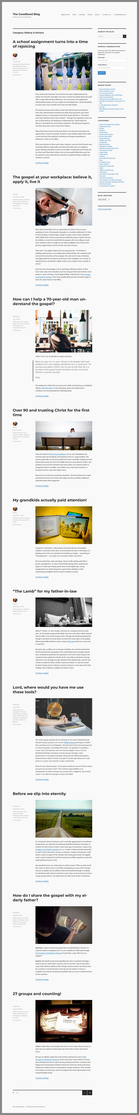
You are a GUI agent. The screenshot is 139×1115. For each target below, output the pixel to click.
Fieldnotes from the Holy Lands (108, 148)
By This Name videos (105, 136)
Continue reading (42, 163)
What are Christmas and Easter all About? (111, 182)
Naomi (15, 59)
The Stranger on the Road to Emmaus (20, 70)
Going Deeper (103, 152)
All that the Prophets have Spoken (109, 124)
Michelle (15, 194)
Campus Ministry (104, 138)
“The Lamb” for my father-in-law (45, 591)
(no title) (102, 107)
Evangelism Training (19, 712)
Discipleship (103, 142)
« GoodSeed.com (119, 14)
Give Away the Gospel (19, 66)
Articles (101, 128)
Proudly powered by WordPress (35, 1107)
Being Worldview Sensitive (107, 89)
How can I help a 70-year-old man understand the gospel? (49, 301)
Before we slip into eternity (39, 793)
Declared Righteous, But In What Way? (110, 95)
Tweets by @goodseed (104, 209)
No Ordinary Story (104, 162)
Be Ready (16, 64)
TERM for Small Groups (106, 170)
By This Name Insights (106, 134)
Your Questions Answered (107, 186)
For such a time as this (106, 93)
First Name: (101, 57)
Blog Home (65, 14)
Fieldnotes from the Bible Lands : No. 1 (110, 99)
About (97, 14)
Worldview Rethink (105, 184)
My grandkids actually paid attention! (50, 500)
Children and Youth (19, 518)
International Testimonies (107, 158)
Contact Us (106, 14)
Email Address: (102, 65)
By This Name (48, 388)
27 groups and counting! (37, 993)
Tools (74, 14)
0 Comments (17, 75)
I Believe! (25, 201)
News (101, 160)
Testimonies (22, 68)
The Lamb (20, 323)
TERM (14, 716)
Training (82, 14)
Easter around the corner (106, 91)
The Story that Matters (58, 454)
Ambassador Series (105, 126)
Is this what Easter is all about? (108, 105)
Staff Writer (16, 316)
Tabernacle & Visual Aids (106, 166)
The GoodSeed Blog (26, 14)
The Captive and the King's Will (108, 174)
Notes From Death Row (106, 97)
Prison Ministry (104, 164)
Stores (89, 14)
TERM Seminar (69, 742)
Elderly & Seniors (24, 64)
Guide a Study (17, 201)
